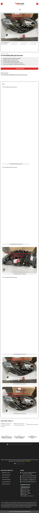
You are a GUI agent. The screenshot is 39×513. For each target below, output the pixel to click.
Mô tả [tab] (3, 84)
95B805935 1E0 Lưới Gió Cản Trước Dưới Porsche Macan (6, 437)
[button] (2, 4)
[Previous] (3, 27)
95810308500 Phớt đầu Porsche (32, 437)
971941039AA (5, 74)
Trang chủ (2, 53)
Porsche (6, 53)
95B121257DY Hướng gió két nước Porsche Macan (19, 437)
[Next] (36, 27)
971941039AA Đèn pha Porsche (14, 74)
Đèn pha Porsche (24, 74)
